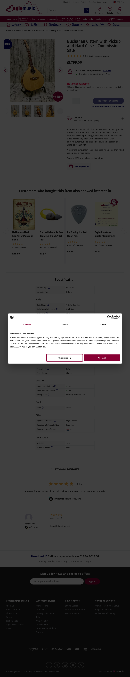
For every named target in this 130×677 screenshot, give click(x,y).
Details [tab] (65, 324)
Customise (63, 358)
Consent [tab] (27, 324)
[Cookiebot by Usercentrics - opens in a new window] (109, 317)
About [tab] (103, 324)
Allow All (102, 358)
